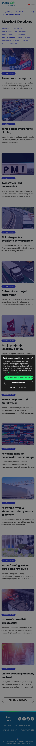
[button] (18, 387)
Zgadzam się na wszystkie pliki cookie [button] (20, 377)
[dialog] (18, 373)
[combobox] (32, 357)
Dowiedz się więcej (14, 373)
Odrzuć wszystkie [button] (18, 383)
